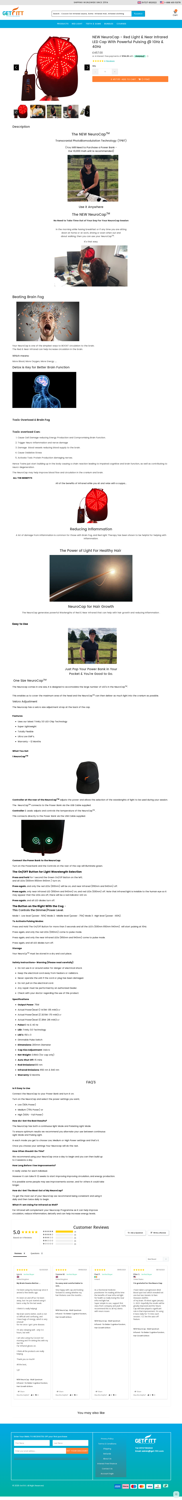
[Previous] (16, 67)
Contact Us (107, 1468)
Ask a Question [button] (137, 1233)
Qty (94, 66)
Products (62, 23)
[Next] (87, 67)
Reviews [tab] (18, 1253)
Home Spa (166, 7)
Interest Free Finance (107, 1463)
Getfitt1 (23, 1485)
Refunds (107, 1453)
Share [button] (22, 1391)
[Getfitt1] (13, 11)
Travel (175, 7)
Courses (121, 23)
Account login (107, 1473)
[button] (32, 1395)
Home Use (156, 7)
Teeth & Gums (93, 23)
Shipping (107, 1448)
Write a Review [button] (159, 1233)
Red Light (77, 23)
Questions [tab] (35, 1253)
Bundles (108, 23)
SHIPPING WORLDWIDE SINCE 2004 (91, 2)
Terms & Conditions (107, 1443)
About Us (107, 1458)
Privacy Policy (107, 1438)
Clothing (145, 7)
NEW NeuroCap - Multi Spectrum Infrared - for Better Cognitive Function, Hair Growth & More (32, 1382)
